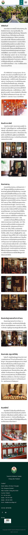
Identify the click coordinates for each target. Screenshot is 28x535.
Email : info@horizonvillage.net (8, 502)
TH (21, 1)
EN (21, 3)
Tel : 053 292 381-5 (6, 495)
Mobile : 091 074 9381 (6, 497)
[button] (25, 2)
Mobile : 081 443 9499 (6, 500)
